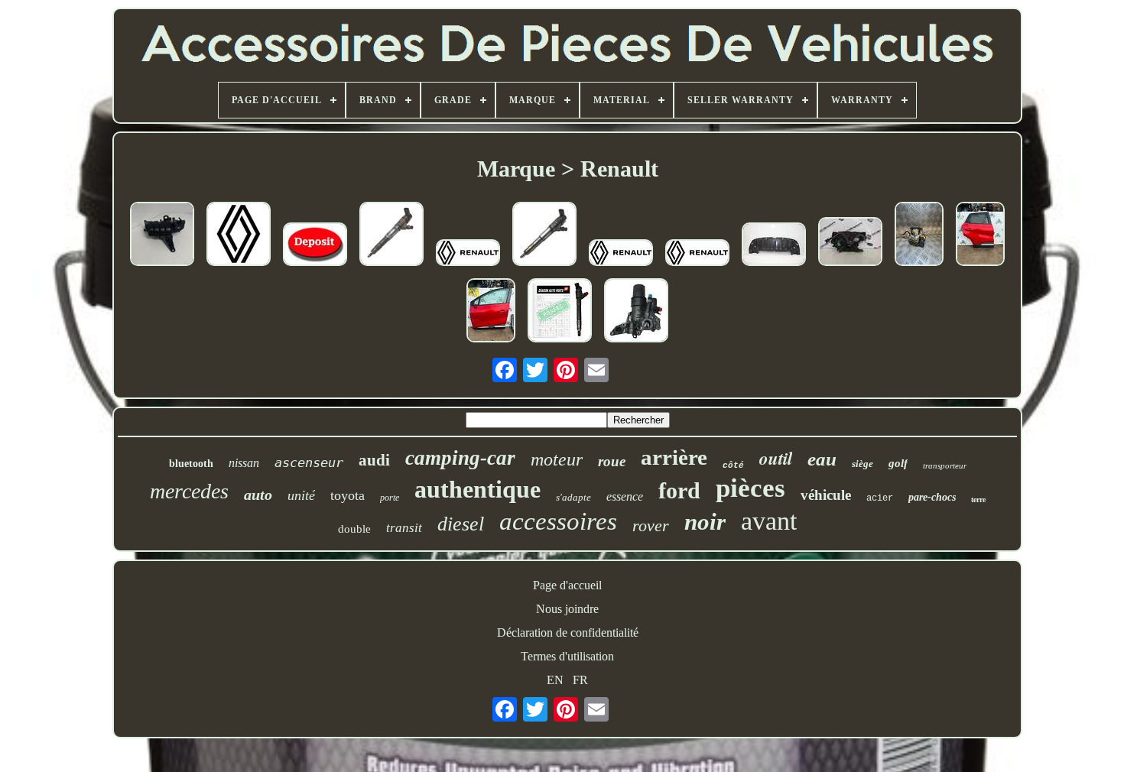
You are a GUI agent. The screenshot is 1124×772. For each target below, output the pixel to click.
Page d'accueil (567, 585)
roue (611, 461)
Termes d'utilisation (567, 656)
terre (978, 499)
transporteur (944, 465)
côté (733, 465)
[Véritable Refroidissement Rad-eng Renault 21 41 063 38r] (238, 235)
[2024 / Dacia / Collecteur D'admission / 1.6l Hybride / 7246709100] (162, 235)
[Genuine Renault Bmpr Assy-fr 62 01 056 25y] (697, 254)
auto (258, 494)
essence (624, 496)
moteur (557, 459)
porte (389, 497)
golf (898, 463)
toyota (347, 495)
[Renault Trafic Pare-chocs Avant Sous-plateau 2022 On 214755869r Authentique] (774, 246)
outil (775, 458)
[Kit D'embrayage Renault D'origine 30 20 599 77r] (621, 254)
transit (404, 528)
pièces (750, 488)
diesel (460, 524)
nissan (244, 462)
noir (705, 521)
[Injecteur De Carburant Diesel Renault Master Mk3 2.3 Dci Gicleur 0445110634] (391, 235)
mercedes (189, 491)
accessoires (558, 521)
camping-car (460, 457)
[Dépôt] (315, 246)
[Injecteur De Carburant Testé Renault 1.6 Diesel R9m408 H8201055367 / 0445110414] (559, 312)
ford (679, 490)
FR (580, 679)
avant (769, 521)
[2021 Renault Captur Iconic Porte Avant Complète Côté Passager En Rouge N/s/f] (491, 312)
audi (374, 460)
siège (862, 463)
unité (301, 495)
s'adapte (573, 497)
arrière (674, 457)
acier (879, 498)
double (354, 529)
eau (822, 459)
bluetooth (191, 463)
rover (650, 525)
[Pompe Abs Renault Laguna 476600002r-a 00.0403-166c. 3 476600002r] (919, 235)
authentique (477, 489)
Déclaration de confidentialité (567, 632)
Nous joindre (567, 608)
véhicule (826, 495)
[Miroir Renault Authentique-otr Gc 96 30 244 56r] (468, 254)
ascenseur (309, 462)
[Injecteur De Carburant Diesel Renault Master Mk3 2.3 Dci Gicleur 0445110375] (544, 235)
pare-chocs (932, 497)
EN (555, 679)
